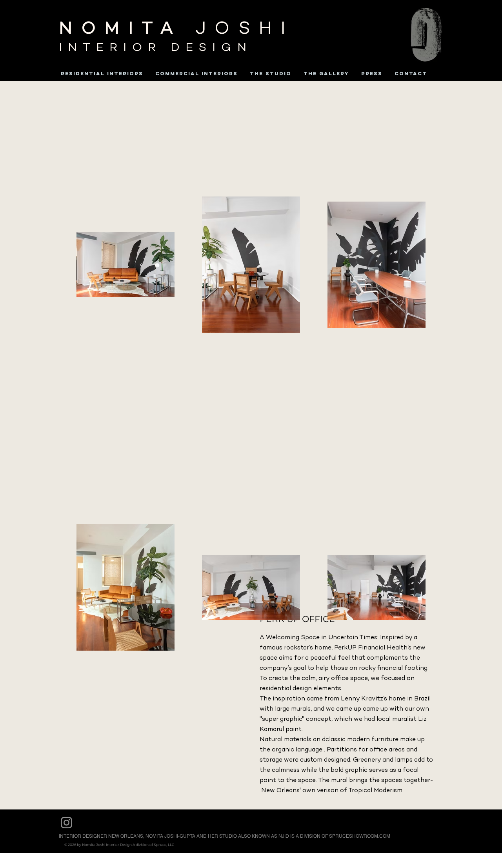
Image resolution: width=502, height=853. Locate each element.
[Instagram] (66, 822)
